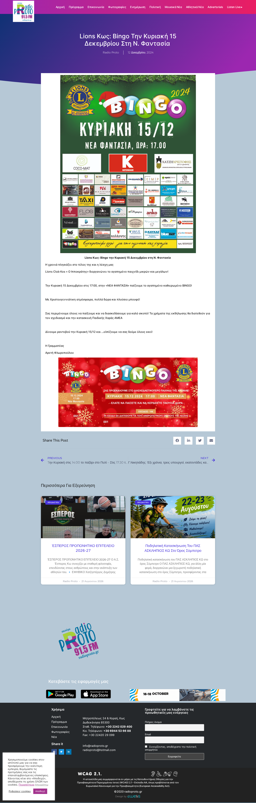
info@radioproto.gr (95, 745)
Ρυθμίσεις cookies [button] (20, 791)
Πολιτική (155, 7)
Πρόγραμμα (76, 7)
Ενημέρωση (137, 7)
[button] (177, 441)
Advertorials (215, 7)
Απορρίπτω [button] (41, 784)
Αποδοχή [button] (40, 791)
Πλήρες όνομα (153, 721)
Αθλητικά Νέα (195, 7)
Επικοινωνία (96, 7)
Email (148, 734)
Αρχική (60, 7)
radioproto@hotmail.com (100, 750)
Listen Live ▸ (234, 7)
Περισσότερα (26, 784)
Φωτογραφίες (117, 7)
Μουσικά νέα (173, 7)
